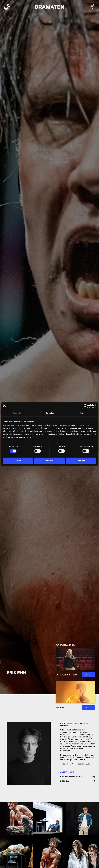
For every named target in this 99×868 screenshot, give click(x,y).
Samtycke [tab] (17, 413)
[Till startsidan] (7, 7)
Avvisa (18, 461)
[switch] (37, 451)
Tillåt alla (81, 461)
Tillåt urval (49, 461)
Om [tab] (81, 413)
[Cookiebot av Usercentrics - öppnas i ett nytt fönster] (85, 406)
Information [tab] (49, 413)
